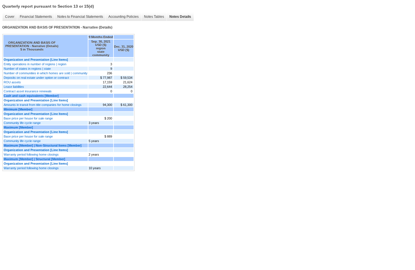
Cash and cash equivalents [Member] (31, 95)
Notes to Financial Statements (80, 17)
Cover (9, 17)
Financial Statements (36, 17)
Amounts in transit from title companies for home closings (43, 104)
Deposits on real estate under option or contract (36, 77)
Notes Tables (154, 17)
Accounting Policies (123, 17)
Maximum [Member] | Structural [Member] (34, 159)
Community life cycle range (22, 123)
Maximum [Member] (18, 127)
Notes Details (180, 17)
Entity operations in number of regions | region (35, 64)
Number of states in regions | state (27, 68)
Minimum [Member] (18, 109)
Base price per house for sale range (28, 118)
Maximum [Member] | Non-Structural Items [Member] (43, 145)
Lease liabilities (14, 86)
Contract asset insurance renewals (28, 91)
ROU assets (12, 82)
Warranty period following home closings (31, 154)
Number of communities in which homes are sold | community (46, 73)
